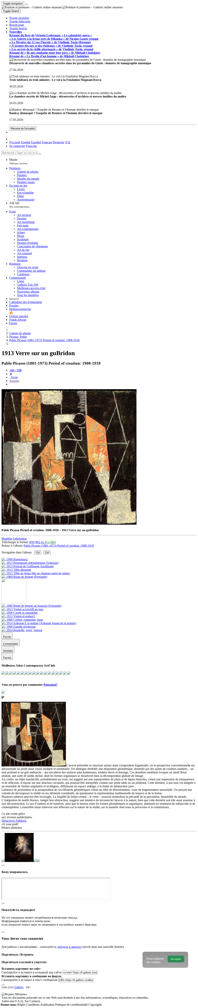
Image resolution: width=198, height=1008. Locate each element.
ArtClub (19, 204)
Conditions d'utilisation (40, 1004)
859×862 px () (42, 542)
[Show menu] (26, 4)
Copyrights (95, 1004)
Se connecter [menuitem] (17, 146)
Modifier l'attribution (14, 538)
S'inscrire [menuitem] (31, 146)
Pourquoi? (50, 684)
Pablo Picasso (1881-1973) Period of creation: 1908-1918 (59, 545)
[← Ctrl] (24, 576)
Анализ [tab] (14, 380)
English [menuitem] (25, 142)
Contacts (35, 1001)
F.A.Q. (20, 1001)
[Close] (39, 153)
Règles (21, 1004)
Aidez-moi (8, 1001)
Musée (18, 161)
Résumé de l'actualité (23, 128)
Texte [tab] (14, 377)
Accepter (176, 959)
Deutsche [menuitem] (58, 142)
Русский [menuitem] (14, 142)
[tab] (15, 370)
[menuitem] (67, 142)
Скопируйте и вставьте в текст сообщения (29, 979)
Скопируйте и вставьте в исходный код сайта (31, 972)
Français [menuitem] (47, 142)
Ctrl (38, 552)
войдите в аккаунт (69, 946)
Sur (27, 1001)
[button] (19, 18)
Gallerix (19, 987)
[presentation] (102, 384)
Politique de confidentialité (71, 1004)
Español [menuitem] (36, 142)
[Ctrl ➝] (31, 605)
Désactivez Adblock (14, 820)
